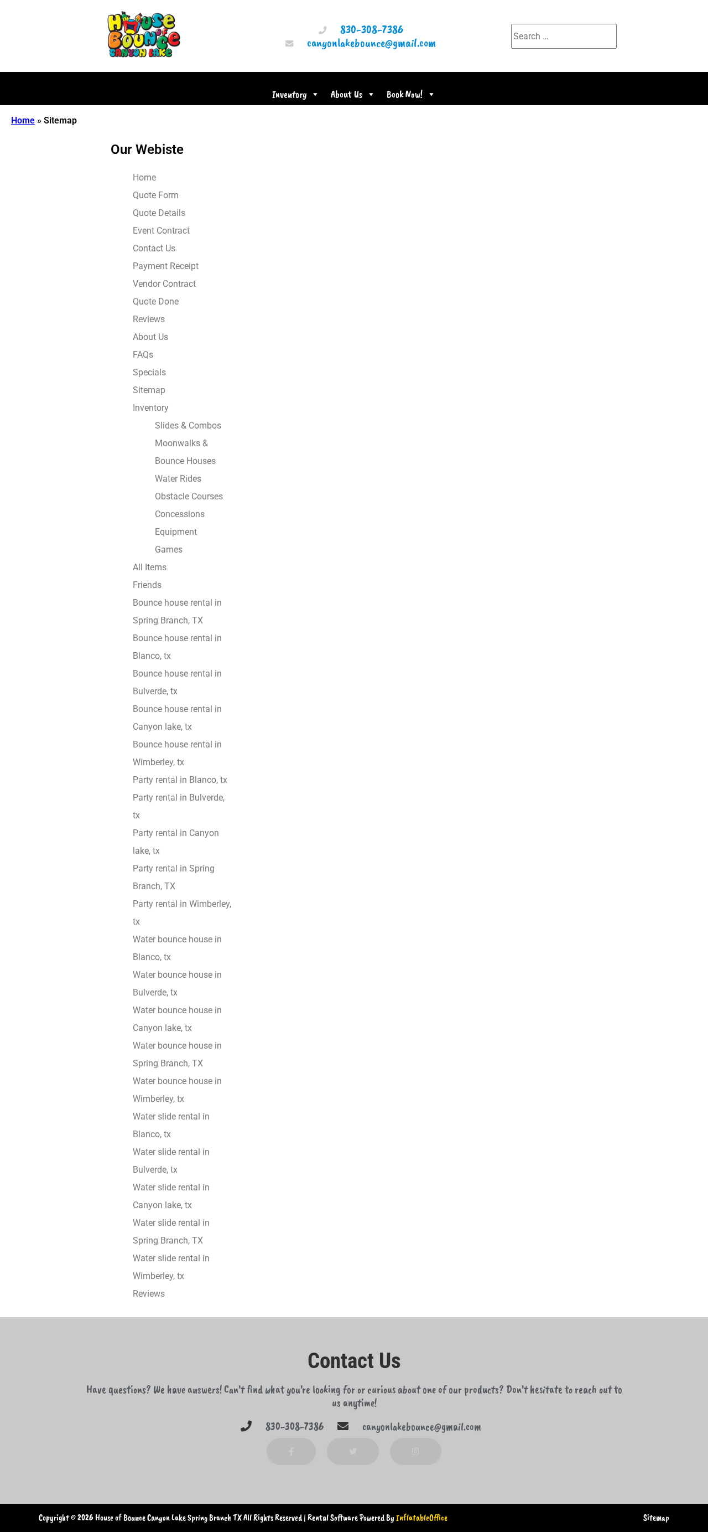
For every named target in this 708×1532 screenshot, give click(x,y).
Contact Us (154, 248)
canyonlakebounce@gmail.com (371, 42)
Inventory (289, 94)
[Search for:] (564, 36)
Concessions (180, 514)
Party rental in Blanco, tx (180, 780)
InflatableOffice (421, 1517)
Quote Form (156, 195)
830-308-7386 (371, 29)
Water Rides (178, 478)
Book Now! (405, 94)
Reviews (149, 319)
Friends (147, 585)
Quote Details (159, 213)
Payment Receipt (166, 266)
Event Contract (161, 230)
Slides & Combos (188, 425)
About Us (346, 94)
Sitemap (149, 390)
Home (23, 120)
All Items (149, 567)
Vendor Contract (164, 283)
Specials (149, 372)
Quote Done (156, 301)
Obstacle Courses (189, 496)
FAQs (143, 354)
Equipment (176, 532)
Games (169, 549)
